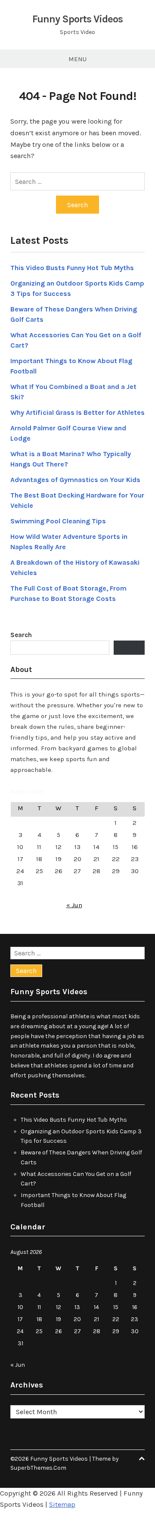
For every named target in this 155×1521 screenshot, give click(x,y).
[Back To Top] (142, 1458)
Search (21, 635)
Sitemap (62, 1504)
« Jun (74, 905)
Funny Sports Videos (77, 19)
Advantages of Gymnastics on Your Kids (75, 480)
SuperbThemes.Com (38, 1467)
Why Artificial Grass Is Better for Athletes (77, 412)
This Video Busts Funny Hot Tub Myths (72, 268)
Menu (77, 59)
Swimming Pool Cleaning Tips (58, 521)
